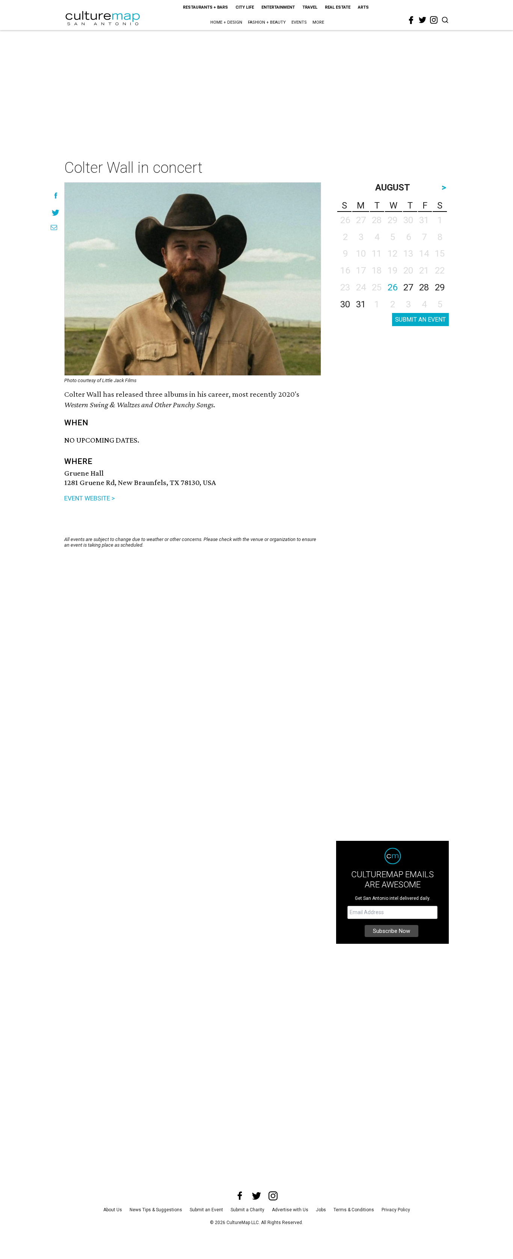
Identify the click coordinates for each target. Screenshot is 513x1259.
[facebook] (411, 20)
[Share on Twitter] (55, 212)
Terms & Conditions (353, 1209)
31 (361, 304)
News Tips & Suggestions (156, 1209)
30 (345, 304)
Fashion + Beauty (267, 22)
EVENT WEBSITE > (89, 498)
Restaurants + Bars (205, 7)
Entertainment (278, 7)
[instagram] (434, 19)
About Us (112, 1209)
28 (424, 287)
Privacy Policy (396, 1209)
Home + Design (226, 22)
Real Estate (337, 7)
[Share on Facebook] (55, 195)
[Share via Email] (54, 227)
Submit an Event (206, 1209)
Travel (309, 7)
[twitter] (422, 19)
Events (299, 22)
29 (440, 287)
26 (392, 287)
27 (408, 287)
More (318, 22)
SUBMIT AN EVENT (420, 319)
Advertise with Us (290, 1209)
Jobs (321, 1209)
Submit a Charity (247, 1209)
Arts (363, 7)
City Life (244, 7)
